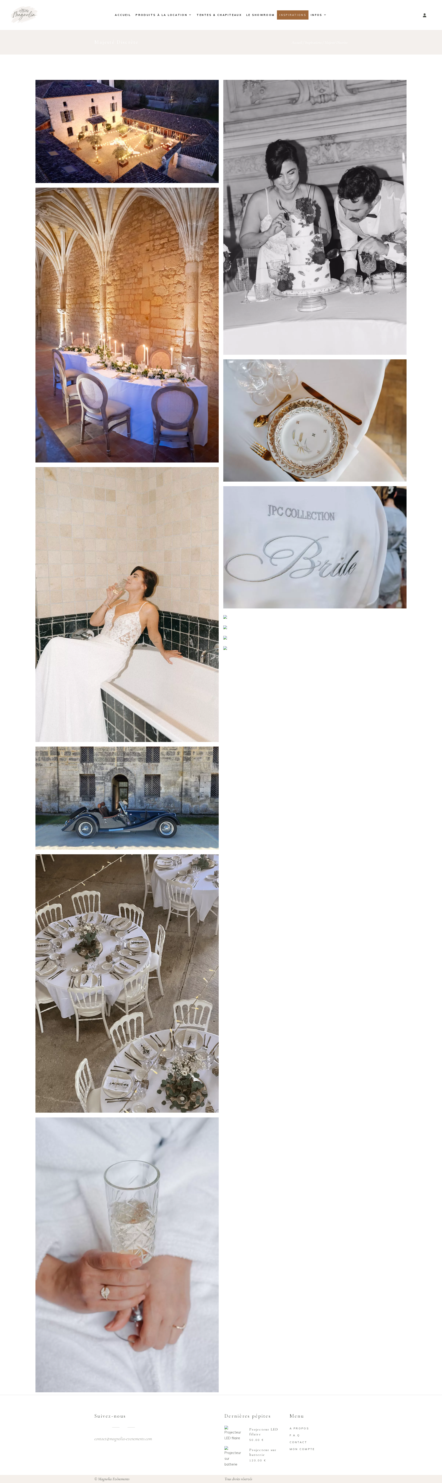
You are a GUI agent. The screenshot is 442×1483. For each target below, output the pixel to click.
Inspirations (292, 15)
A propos (299, 1428)
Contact (298, 1442)
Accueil (123, 15)
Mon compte (302, 1449)
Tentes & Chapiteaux (219, 15)
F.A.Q (295, 1435)
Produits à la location (161, 15)
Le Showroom (260, 15)
